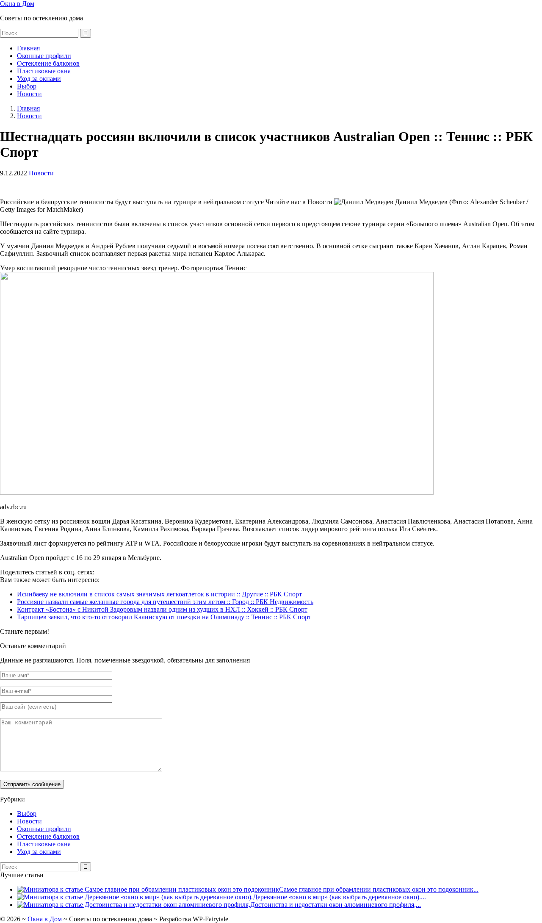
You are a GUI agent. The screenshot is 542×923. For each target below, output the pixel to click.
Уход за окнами (39, 78)
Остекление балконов (48, 63)
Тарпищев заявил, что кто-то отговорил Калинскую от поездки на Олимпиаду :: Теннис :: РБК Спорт (164, 617)
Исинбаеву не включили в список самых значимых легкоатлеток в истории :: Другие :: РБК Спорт (159, 594)
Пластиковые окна (44, 71)
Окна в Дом (17, 3)
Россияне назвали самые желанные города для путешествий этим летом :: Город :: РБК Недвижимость (165, 601)
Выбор (26, 86)
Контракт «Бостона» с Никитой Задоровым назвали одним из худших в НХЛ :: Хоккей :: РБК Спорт (162, 609)
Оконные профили (44, 55)
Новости (29, 93)
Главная (28, 48)
